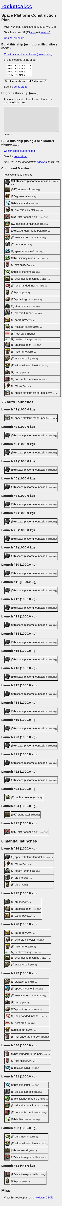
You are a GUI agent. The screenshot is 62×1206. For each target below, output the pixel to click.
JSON (49, 1197)
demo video (20, 86)
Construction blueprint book (20, 150)
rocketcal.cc (16, 6)
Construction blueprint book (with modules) (25, 81)
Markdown (38, 1197)
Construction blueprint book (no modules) (28, 54)
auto (33, 32)
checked (42, 162)
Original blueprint (14, 38)
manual (45, 32)
